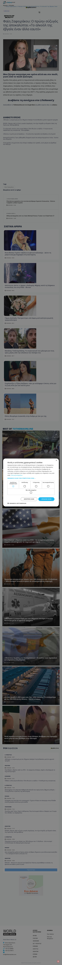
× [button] (56, 460)
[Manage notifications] (58, 961)
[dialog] (31, 482)
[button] (31, 478)
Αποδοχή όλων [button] (46, 499)
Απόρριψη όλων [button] (29, 499)
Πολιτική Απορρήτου (17, 475)
